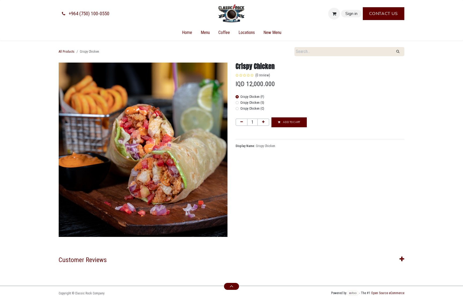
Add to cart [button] (291, 122)
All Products (66, 51)
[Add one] (263, 122)
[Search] (397, 51)
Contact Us (383, 14)
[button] (231, 286)
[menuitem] (187, 32)
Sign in (351, 14)
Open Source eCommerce (387, 293)
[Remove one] (242, 122)
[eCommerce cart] (334, 14)
